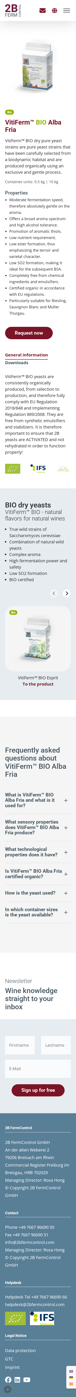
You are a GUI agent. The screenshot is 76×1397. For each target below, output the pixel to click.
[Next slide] (66, 593)
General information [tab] (26, 355)
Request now (29, 333)
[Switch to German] (71, 1377)
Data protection (20, 1350)
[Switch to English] (71, 1371)
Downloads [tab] (16, 362)
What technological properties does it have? (31, 852)
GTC (9, 1359)
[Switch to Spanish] (71, 1383)
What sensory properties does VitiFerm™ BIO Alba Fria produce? (32, 827)
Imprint (12, 1367)
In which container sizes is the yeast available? (31, 912)
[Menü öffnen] (66, 10)
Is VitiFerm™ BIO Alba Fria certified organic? (33, 873)
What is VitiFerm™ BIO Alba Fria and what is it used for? (30, 800)
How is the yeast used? (30, 893)
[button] (7, 1389)
